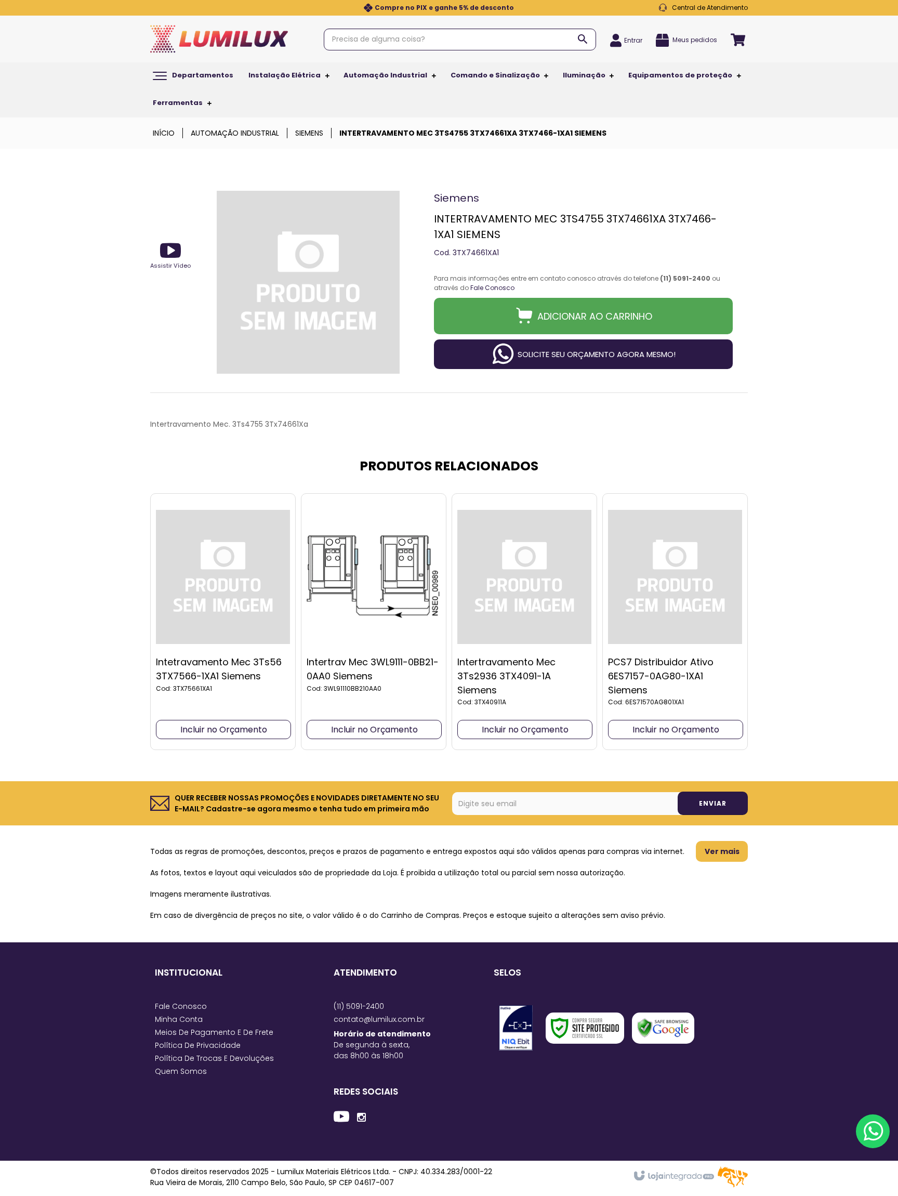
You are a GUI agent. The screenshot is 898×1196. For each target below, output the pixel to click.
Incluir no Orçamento (223, 729)
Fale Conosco (703, 8)
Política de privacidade (198, 1045)
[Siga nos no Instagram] (361, 1116)
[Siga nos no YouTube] (341, 1118)
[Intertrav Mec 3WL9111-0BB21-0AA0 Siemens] (373, 622)
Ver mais (722, 851)
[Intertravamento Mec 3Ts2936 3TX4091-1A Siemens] (524, 622)
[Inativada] (516, 1027)
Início (164, 133)
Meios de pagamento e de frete (214, 1032)
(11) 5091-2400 (359, 1006)
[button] (170, 255)
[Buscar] (583, 39)
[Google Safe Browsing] (663, 1028)
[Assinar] (713, 803)
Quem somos (181, 1071)
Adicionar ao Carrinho (594, 316)
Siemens (309, 133)
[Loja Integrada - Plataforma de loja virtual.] (673, 1176)
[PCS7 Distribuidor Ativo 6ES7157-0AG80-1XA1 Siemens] (675, 622)
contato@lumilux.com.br (379, 1019)
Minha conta (179, 1019)
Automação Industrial (235, 133)
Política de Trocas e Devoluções (214, 1058)
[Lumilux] (219, 39)
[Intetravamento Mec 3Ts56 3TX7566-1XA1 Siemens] (223, 622)
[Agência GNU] (733, 1185)
